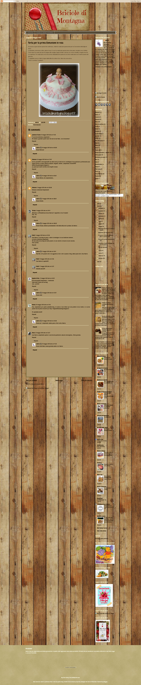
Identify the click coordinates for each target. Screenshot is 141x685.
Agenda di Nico (36, 278)
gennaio (101, 258)
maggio (101, 226)
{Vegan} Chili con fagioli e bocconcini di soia (109, 507)
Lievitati (97, 136)
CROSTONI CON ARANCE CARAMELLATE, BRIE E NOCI (108, 395)
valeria (38, 147)
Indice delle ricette (45, 33)
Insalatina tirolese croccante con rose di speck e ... (106, 244)
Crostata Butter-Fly (101, 500)
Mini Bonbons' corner (102, 528)
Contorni (97, 119)
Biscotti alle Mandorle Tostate (108, 429)
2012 (98, 261)
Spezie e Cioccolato (101, 486)
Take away (98, 169)
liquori (97, 138)
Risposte (36, 144)
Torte (96, 171)
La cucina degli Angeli (102, 427)
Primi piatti (98, 155)
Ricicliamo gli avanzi (100, 157)
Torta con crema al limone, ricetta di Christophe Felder (108, 454)
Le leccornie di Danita (102, 368)
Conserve (97, 117)
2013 (98, 206)
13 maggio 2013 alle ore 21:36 (47, 259)
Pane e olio (99, 474)
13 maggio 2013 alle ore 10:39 (47, 278)
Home (30, 33)
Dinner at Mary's (101, 451)
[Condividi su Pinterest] (56, 122)
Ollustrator (94, 681)
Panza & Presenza (101, 356)
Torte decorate (37, 125)
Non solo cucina (99, 140)
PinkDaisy (99, 463)
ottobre (101, 213)
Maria (33, 332)
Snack (96, 166)
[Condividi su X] (53, 122)
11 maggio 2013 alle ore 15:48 (42, 235)
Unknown (34, 159)
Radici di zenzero (101, 516)
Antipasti (97, 112)
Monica (33, 304)
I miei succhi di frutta (102, 441)
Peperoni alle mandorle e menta (108, 358)
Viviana (34, 210)
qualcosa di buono (36, 135)
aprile (100, 250)
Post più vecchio (86, 380)
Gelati (96, 129)
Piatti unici (98, 150)
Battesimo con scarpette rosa (105, 232)
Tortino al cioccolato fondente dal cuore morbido (107, 330)
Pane (96, 143)
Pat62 (33, 235)
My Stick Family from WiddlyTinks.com (70, 677)
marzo (100, 253)
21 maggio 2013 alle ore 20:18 (49, 321)
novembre (101, 211)
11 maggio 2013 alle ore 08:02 (49, 223)
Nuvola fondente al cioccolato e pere (105, 342)
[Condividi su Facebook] (54, 122)
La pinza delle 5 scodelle (107, 488)
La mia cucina (98, 133)
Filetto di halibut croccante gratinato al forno (107, 304)
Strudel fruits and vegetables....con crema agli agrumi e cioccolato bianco (108, 520)
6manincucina (100, 445)
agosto (100, 218)
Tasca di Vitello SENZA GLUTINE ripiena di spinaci (108, 477)
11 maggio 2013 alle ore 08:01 (49, 198)
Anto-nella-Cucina (101, 531)
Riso (96, 159)
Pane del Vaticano (102, 247)
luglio (100, 221)
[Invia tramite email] (50, 122)
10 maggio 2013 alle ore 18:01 (49, 175)
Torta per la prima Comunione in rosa (106, 240)
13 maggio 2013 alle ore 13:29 (49, 292)
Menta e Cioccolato (101, 404)
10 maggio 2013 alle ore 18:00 (49, 147)
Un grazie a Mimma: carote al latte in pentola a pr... (105, 235)
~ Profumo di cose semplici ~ (104, 504)
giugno (100, 224)
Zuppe (96, 178)
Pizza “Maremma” (101, 446)
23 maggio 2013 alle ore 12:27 (42, 332)
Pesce (96, 147)
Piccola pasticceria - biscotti (102, 152)
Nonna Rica (100, 498)
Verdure (97, 176)
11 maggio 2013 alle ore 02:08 (44, 187)
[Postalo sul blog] (51, 122)
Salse (96, 162)
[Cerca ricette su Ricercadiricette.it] (100, 93)
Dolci (96, 122)
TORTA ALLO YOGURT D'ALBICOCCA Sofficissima (108, 406)
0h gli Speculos (107, 417)
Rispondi (34, 141)
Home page (59, 380)
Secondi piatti (98, 164)
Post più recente (31, 380)
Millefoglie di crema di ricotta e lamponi (106, 229)
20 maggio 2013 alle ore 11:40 (43, 304)
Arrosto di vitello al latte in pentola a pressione (108, 317)
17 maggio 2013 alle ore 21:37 (47, 266)
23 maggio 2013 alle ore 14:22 (49, 344)
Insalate (97, 131)
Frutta (96, 126)
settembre (101, 216)
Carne (96, 114)
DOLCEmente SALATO (102, 380)
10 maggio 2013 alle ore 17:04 (44, 159)
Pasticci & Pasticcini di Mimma (104, 392)
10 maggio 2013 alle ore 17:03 (48, 135)
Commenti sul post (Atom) (37, 384)
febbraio (101, 255)
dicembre (101, 208)
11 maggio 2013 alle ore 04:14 (43, 210)
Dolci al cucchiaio (99, 124)
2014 (98, 203)
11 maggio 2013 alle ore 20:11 (49, 251)
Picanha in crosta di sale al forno (108, 465)
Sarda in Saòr (100, 439)
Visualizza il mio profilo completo (103, 67)
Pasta (96, 145)
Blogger (105, 681)
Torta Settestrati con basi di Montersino (108, 382)
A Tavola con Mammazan (103, 415)
